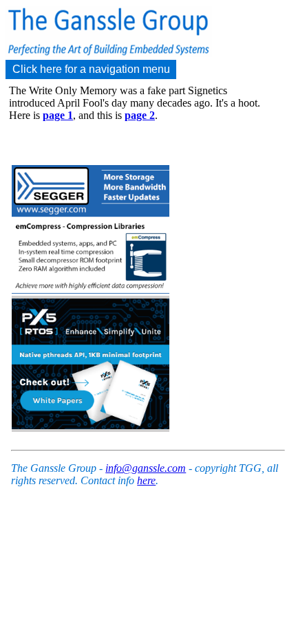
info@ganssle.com (145, 468)
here (146, 480)
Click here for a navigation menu (91, 69)
